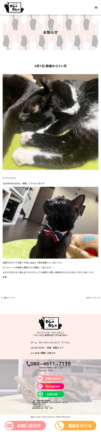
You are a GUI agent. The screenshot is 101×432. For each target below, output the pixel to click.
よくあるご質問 (38, 353)
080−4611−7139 (51, 363)
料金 (49, 347)
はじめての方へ (38, 347)
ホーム (34, 342)
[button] (96, 7)
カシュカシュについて (49, 342)
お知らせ (51, 353)
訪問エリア (58, 347)
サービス (65, 342)
